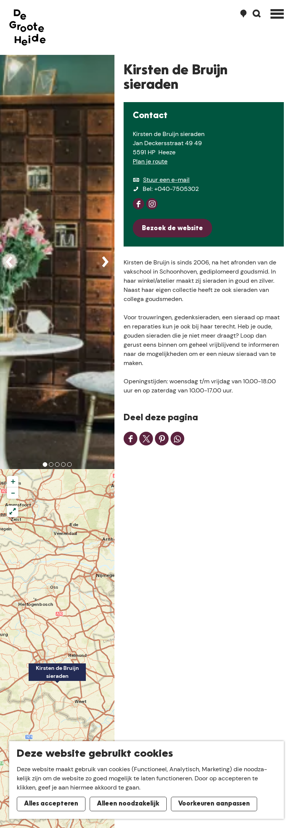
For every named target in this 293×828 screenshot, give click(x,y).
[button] (57, 676)
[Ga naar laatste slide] (9, 262)
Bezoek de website (172, 229)
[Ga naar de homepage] (27, 27)
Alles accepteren (51, 804)
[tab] (45, 464)
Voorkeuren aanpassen (214, 804)
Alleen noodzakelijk (128, 804)
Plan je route (150, 161)
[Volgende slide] (105, 262)
